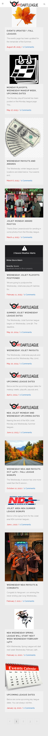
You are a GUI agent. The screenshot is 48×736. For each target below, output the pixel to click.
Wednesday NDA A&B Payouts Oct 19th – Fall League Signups (23, 472)
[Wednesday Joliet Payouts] (24, 343)
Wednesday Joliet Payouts (23, 350)
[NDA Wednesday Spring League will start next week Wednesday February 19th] (24, 619)
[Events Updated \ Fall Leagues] (24, 15)
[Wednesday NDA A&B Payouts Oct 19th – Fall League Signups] (24, 452)
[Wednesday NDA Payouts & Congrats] (24, 556)
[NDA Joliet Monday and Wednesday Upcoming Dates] (24, 406)
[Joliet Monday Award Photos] (24, 202)
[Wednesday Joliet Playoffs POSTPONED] (24, 258)
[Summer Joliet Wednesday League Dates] (24, 305)
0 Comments (28, 47)
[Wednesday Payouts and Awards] (24, 137)
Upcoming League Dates (21, 381)
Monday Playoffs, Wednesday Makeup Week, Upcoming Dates (22, 90)
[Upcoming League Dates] (24, 374)
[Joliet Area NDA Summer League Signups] (24, 500)
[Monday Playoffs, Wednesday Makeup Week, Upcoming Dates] (24, 69)
